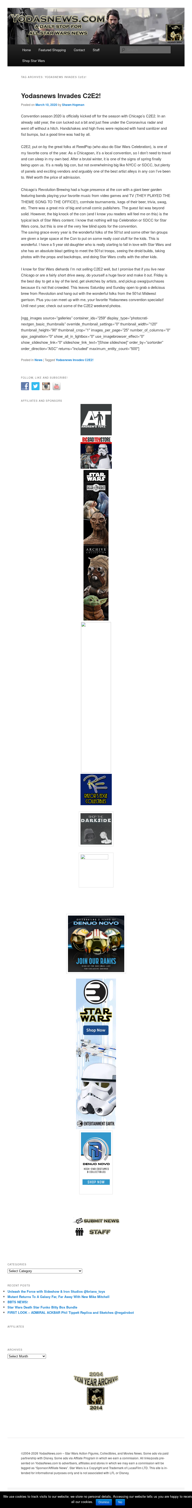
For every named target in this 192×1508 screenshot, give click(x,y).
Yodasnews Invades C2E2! (61, 95)
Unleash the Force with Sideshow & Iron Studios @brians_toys (56, 1291)
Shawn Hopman (73, 104)
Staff (96, 49)
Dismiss (103, 1502)
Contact (79, 49)
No (120, 1502)
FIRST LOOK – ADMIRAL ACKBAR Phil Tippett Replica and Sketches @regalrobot (71, 1312)
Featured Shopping (52, 49)
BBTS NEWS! (18, 1301)
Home (26, 49)
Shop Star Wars (33, 60)
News (38, 360)
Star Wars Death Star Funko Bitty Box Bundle (42, 1307)
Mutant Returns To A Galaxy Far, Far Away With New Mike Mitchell (59, 1296)
